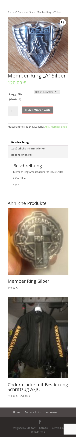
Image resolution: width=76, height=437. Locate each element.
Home (16, 412)
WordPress (38, 432)
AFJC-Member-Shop (24, 12)
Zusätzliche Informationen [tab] (28, 148)
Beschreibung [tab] (20, 142)
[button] (63, 22)
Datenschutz (33, 412)
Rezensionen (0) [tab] (21, 154)
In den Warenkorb (37, 110)
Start (10, 12)
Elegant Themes (37, 428)
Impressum (52, 412)
